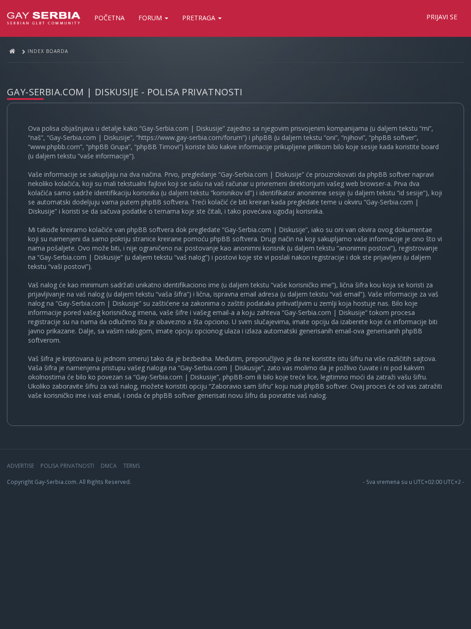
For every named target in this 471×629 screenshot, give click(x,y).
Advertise (20, 466)
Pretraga (199, 17)
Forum (151, 17)
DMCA (109, 466)
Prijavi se (441, 16)
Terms (131, 466)
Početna (109, 17)
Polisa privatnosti (67, 466)
